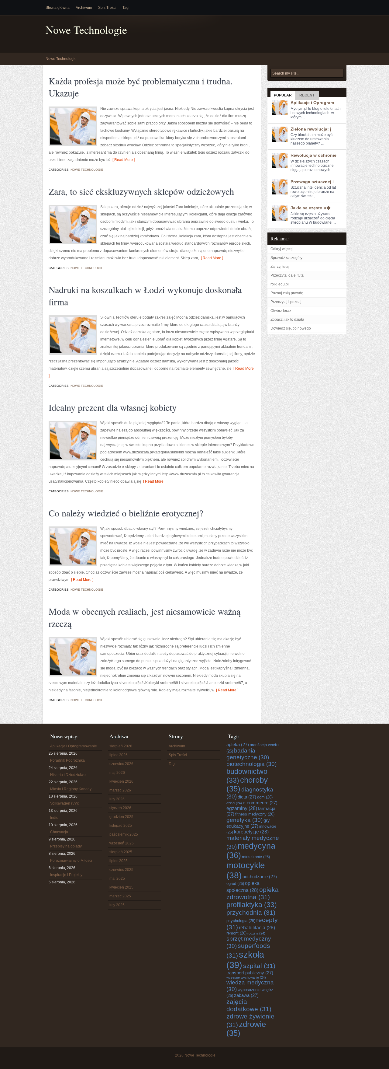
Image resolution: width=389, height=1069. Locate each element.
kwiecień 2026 (121, 781)
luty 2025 (117, 905)
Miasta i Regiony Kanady (70, 789)
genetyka (244, 820)
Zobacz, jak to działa (287, 319)
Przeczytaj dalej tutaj (287, 275)
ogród (235, 883)
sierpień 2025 (120, 852)
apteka (237, 744)
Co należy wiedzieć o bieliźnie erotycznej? (126, 513)
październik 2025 (123, 834)
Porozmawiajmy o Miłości (71, 860)
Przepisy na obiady (66, 846)
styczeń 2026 (120, 808)
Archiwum (84, 7)
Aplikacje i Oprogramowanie (73, 746)
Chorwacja (59, 832)
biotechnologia (251, 764)
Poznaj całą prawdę (286, 293)
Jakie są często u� (311, 207)
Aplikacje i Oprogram (312, 102)
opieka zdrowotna (252, 893)
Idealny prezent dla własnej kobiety (113, 407)
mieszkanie (256, 856)
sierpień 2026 (120, 746)
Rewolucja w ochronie (313, 155)
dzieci (234, 803)
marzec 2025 (120, 896)
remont (236, 933)
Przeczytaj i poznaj (285, 302)
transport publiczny (249, 972)
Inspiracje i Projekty (66, 875)
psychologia (240, 920)
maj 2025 (117, 878)
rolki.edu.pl (279, 284)
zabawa (246, 995)
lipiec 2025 (118, 861)
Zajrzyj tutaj (279, 266)
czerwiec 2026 (121, 764)
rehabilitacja (257, 927)
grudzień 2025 (121, 817)
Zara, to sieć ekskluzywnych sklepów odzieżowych (141, 191)
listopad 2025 (120, 825)
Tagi (125, 7)
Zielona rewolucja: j (311, 129)
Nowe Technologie (86, 30)
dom (265, 797)
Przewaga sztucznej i (312, 181)
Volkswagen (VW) (64, 803)
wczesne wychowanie (246, 977)
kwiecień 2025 (121, 887)
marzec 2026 (120, 790)
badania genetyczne (247, 753)
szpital (259, 965)
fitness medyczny (254, 814)
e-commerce (260, 802)
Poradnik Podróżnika (67, 760)
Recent (307, 95)
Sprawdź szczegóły (286, 258)
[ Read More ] (123, 160)
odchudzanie (260, 876)
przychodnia (250, 912)
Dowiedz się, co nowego (290, 328)
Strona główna (58, 7)
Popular (283, 95)
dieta (247, 796)
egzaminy (241, 808)
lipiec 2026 (118, 755)
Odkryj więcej (281, 249)
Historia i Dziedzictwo (68, 775)
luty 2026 (117, 799)
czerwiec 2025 (121, 870)
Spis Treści (107, 7)
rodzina (256, 933)
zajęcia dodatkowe (248, 1005)
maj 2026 (117, 772)
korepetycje (251, 831)
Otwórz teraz (280, 311)
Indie (54, 818)
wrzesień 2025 (121, 843)
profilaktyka (251, 905)
